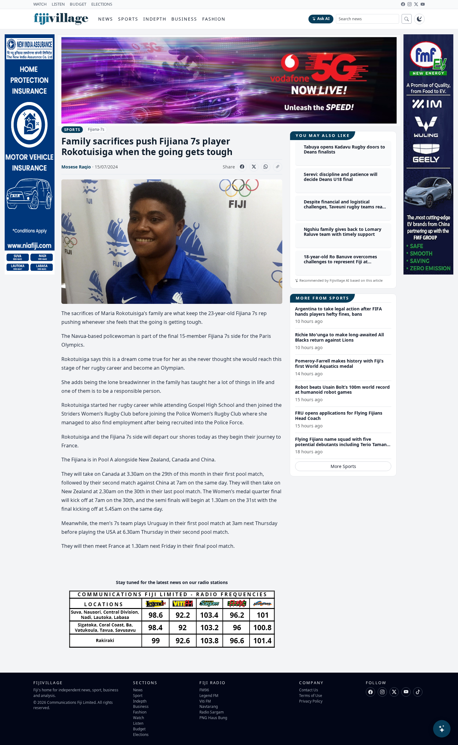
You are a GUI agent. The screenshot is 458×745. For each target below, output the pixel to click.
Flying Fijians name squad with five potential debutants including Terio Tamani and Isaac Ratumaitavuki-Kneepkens (341, 444)
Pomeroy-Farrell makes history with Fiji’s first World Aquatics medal (339, 363)
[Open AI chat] (442, 729)
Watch (138, 717)
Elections (141, 734)
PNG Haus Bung (213, 717)
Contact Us (308, 689)
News (105, 19)
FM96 (204, 689)
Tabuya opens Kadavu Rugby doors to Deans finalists (344, 149)
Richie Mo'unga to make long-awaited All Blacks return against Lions (339, 337)
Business (184, 19)
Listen (138, 723)
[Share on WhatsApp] (265, 167)
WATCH (40, 4)
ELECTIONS (101, 4)
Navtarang (208, 706)
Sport (137, 695)
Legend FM (208, 695)
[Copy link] (277, 167)
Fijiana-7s (96, 129)
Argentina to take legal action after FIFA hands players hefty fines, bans (338, 311)
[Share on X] (254, 167)
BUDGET (78, 4)
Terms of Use (310, 695)
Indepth (155, 19)
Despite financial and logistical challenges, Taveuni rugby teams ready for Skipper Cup (346, 207)
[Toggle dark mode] (419, 19)
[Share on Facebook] (242, 167)
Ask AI (323, 18)
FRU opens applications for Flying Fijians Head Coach (338, 415)
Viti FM (205, 701)
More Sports (343, 466)
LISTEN (58, 4)
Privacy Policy (310, 701)
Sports (128, 19)
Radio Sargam (211, 711)
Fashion (214, 19)
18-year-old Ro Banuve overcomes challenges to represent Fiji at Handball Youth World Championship (344, 262)
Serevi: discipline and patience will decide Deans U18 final (340, 177)
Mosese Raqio (76, 167)
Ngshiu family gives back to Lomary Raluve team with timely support (342, 231)
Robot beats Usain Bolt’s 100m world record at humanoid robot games (342, 389)
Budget (139, 728)
